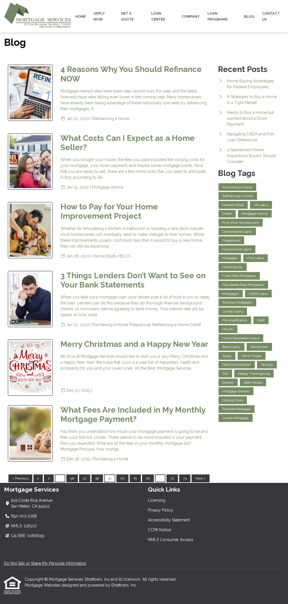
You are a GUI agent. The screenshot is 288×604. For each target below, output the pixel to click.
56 (72, 478)
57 (84, 478)
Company (191, 16)
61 (135, 478)
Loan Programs (218, 16)
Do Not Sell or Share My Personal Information (45, 563)
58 (97, 478)
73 (184, 478)
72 (172, 478)
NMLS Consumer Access (170, 539)
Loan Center (158, 16)
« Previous (20, 478)
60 (122, 478)
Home (80, 16)
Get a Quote (127, 16)
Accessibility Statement (169, 520)
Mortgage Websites (43, 585)
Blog (249, 16)
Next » (200, 478)
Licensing (156, 500)
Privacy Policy (160, 510)
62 (148, 478)
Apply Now (99, 16)
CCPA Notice (159, 530)
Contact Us (271, 16)
